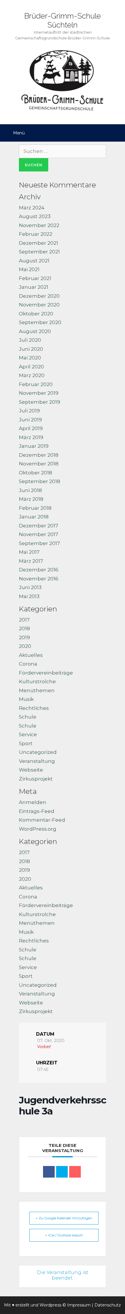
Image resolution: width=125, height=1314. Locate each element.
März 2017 (31, 561)
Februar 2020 (36, 384)
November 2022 (39, 225)
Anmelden (32, 802)
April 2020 (31, 367)
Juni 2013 (30, 587)
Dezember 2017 (38, 526)
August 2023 (35, 216)
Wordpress (50, 1305)
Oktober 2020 (36, 314)
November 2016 (38, 579)
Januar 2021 (33, 287)
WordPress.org (37, 829)
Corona (28, 664)
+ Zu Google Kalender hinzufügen (64, 1218)
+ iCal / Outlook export (64, 1235)
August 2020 (35, 331)
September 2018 (39, 481)
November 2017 (38, 534)
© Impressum (77, 1305)
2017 (24, 620)
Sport (26, 743)
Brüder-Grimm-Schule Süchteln (62, 20)
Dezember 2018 (38, 455)
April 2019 (31, 428)
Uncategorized (38, 752)
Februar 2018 (35, 508)
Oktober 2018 (35, 473)
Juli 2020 (30, 340)
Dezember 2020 (39, 296)
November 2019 (38, 393)
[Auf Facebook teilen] (49, 1172)
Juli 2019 (29, 411)
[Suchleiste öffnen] (116, 133)
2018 (24, 628)
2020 (25, 646)
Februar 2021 (35, 278)
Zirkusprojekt (36, 779)
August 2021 (34, 261)
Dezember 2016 (38, 570)
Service (28, 734)
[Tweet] (62, 1172)
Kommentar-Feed (42, 820)
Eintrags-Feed (36, 811)
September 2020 (40, 322)
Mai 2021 (29, 269)
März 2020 (31, 375)
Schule (27, 717)
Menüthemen (37, 690)
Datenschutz (107, 1305)
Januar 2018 (34, 517)
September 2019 (39, 402)
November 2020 (39, 305)
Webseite (31, 770)
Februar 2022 (35, 234)
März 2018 (31, 499)
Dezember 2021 (38, 243)
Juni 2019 (30, 420)
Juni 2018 (30, 490)
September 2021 (39, 252)
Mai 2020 (30, 358)
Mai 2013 (29, 596)
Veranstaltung (37, 761)
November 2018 (38, 464)
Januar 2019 (34, 446)
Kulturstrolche (37, 681)
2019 (24, 637)
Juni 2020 (31, 349)
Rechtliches (34, 708)
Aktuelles (31, 655)
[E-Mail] (75, 1172)
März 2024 (31, 208)
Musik (26, 699)
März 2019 (31, 437)
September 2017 (39, 543)
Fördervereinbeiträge (46, 673)
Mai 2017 (29, 552)
